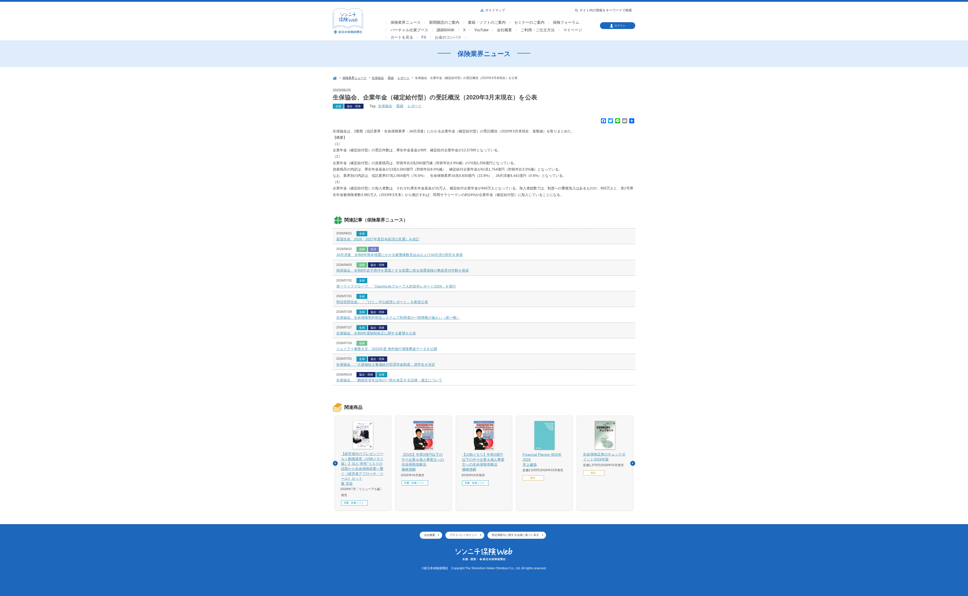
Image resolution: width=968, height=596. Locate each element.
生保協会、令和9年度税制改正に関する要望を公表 (376, 333)
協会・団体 (354, 106)
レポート (415, 106)
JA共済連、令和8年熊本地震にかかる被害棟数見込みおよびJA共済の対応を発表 (399, 255)
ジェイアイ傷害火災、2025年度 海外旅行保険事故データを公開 (386, 349)
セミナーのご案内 (529, 22)
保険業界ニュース (405, 22)
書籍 (532, 477)
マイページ (572, 30)
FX (423, 37)
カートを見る (401, 37)
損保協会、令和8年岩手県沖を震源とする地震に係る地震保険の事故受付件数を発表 (402, 270)
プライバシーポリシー (463, 534)
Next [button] (632, 463)
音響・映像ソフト (354, 502)
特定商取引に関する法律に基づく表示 (515, 534)
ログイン (619, 25)
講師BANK (446, 30)
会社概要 (504, 30)
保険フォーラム (566, 22)
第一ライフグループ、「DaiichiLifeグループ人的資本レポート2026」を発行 (396, 286)
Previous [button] (335, 463)
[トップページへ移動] (335, 77)
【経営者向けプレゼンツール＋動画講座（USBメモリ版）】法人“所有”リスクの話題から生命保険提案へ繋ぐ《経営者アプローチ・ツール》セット (362, 469)
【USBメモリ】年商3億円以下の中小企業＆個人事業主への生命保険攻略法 (483, 461)
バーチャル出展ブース (409, 30)
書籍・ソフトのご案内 (487, 22)
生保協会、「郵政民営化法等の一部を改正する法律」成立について (389, 380)
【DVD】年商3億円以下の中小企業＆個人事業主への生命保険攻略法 (423, 461)
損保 (362, 249)
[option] (363, 463)
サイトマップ (495, 10)
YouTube (481, 30)
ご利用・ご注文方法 (538, 30)
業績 (399, 106)
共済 (373, 249)
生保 (338, 106)
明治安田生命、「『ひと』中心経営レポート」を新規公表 (382, 302)
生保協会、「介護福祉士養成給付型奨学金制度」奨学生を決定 (385, 364)
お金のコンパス (448, 37)
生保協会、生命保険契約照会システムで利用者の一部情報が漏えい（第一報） (398, 318)
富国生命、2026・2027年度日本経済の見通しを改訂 (377, 239)
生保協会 (385, 106)
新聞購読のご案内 (444, 22)
